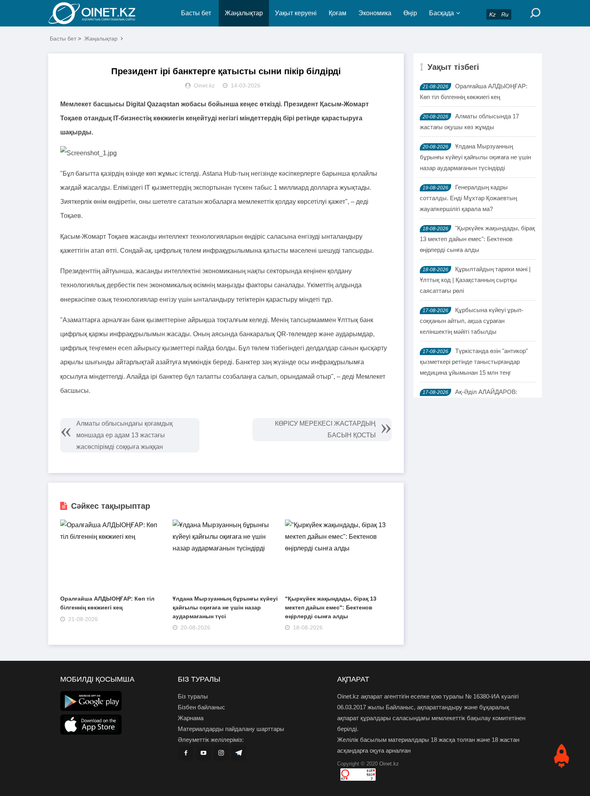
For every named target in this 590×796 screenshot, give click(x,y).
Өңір (410, 13)
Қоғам (337, 13)
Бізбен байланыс (201, 707)
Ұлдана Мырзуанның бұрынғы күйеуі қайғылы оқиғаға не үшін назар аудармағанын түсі (225, 607)
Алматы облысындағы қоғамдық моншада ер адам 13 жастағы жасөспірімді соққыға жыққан (124, 435)
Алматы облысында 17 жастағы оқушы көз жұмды (469, 121)
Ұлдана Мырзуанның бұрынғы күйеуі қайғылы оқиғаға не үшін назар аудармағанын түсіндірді (475, 157)
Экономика (374, 13)
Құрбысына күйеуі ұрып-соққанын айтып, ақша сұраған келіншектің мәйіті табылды (471, 321)
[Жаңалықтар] (98, 13)
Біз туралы (193, 696)
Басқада (441, 13)
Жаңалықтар (244, 13)
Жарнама (190, 718)
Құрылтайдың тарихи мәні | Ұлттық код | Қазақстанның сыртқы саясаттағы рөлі (475, 280)
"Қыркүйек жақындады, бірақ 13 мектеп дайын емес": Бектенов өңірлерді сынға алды (330, 607)
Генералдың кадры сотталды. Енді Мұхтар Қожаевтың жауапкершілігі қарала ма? (468, 198)
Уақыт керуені (296, 13)
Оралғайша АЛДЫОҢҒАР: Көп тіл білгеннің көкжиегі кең (473, 91)
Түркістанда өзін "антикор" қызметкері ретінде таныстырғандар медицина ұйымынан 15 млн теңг (474, 361)
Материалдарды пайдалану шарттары (231, 728)
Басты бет (196, 13)
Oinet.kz (389, 764)
